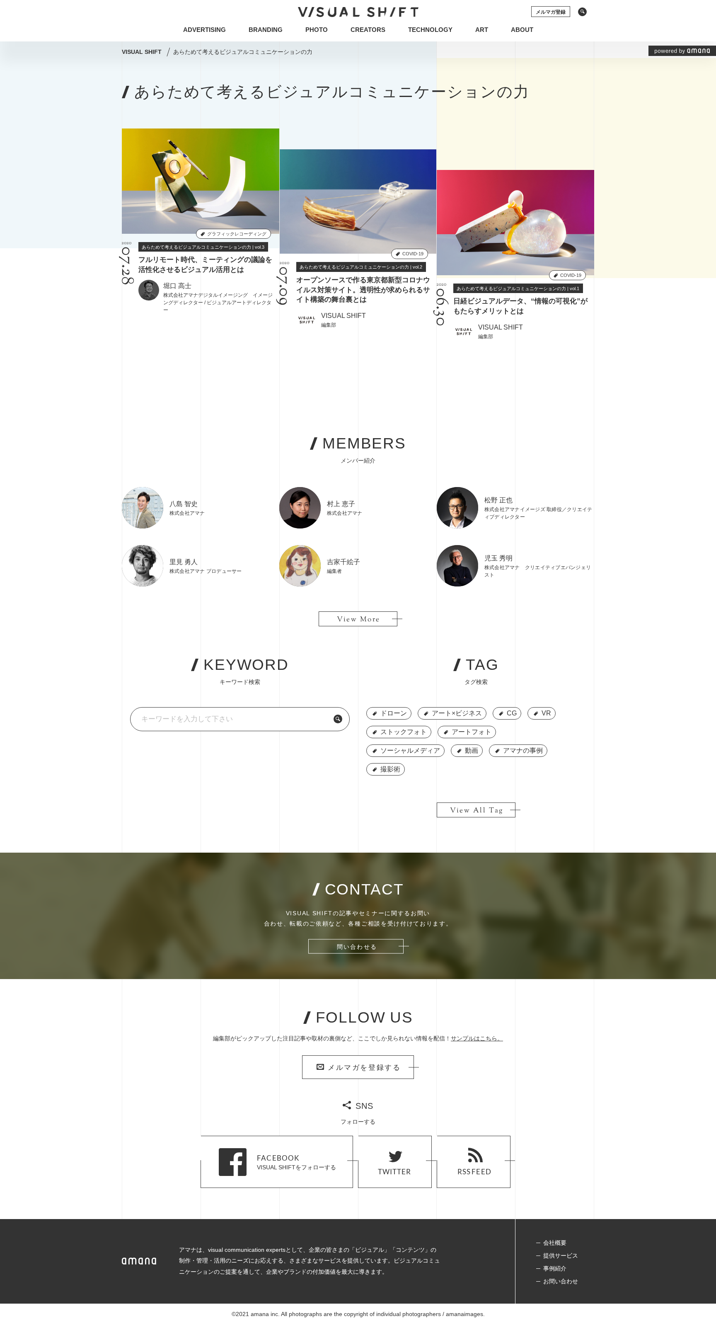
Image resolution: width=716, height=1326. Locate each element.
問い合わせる (357, 946)
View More (358, 620)
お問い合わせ (560, 1281)
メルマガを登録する (364, 1068)
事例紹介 (554, 1268)
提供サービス (560, 1255)
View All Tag (476, 811)
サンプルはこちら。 (477, 1038)
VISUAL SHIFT (142, 51)
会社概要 (554, 1242)
